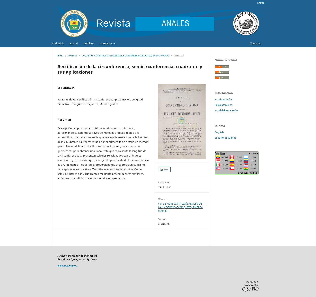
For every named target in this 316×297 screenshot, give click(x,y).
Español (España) (225, 137)
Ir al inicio (58, 43)
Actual (74, 43)
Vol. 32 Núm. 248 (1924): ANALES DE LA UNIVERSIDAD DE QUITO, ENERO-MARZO (125, 55)
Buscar (257, 43)
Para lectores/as (223, 99)
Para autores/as (223, 104)
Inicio (60, 55)
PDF (165, 169)
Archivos (89, 43)
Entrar (260, 2)
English (219, 132)
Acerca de (106, 43)
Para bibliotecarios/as (226, 110)
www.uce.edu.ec (67, 265)
